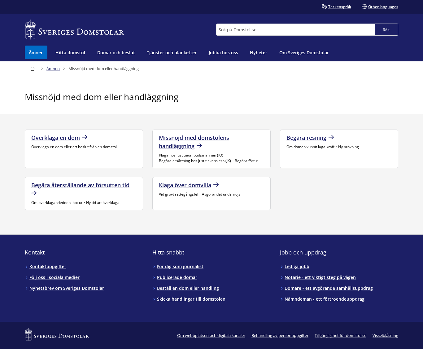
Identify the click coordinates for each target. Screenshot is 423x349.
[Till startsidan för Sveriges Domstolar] (74, 30)
